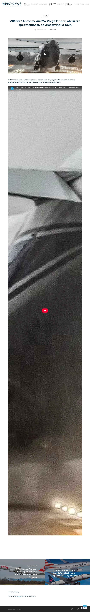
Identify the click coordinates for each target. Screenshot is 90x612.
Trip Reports (69, 4)
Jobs (87, 4)
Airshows (43, 4)
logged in (20, 596)
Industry (34, 4)
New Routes (26, 4)
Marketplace (79, 4)
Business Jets (52, 4)
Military (60, 4)
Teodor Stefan (41, 30)
